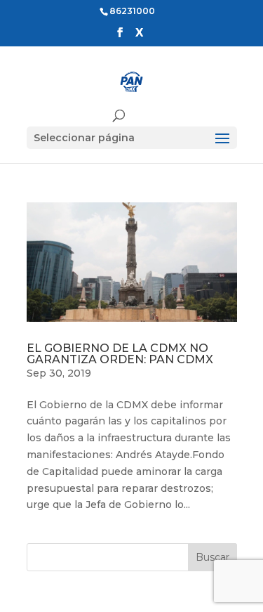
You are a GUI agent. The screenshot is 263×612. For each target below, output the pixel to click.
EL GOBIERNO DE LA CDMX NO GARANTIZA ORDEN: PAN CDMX (120, 353)
